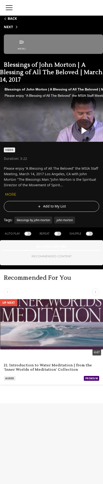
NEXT (8, 27)
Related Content (51, 246)
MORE (10, 194)
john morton (65, 220)
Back (12, 18)
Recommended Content (52, 256)
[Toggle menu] (9, 8)
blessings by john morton (33, 220)
